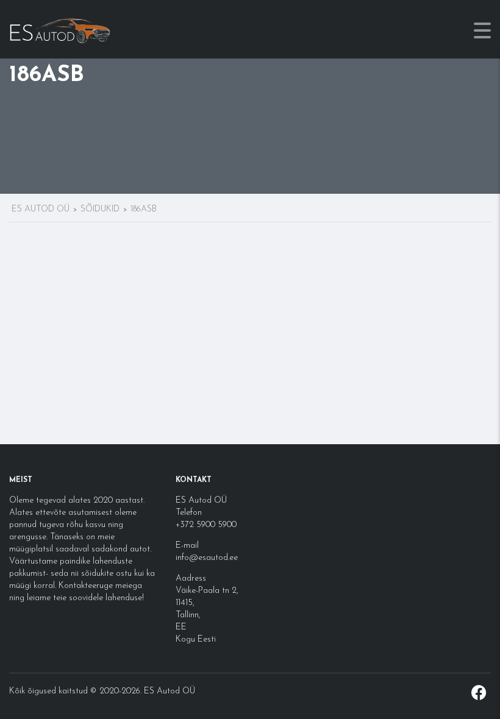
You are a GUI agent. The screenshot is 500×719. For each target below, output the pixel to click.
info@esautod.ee (207, 557)
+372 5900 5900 (206, 525)
